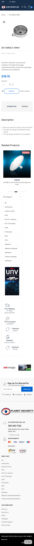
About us (4, 509)
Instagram (18, 394)
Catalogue (4, 519)
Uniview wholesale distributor (11, 259)
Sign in (13, 2)
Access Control (10, 211)
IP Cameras (5, 483)
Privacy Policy (5, 525)
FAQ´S (3, 515)
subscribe (27, 389)
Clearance (8, 244)
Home (3, 15)
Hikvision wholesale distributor (11, 250)
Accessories (5, 463)
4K (2, 460)
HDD (2, 479)
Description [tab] (11, 106)
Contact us (5, 512)
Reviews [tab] (25, 106)
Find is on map (14, 435)
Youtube (29, 394)
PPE (6, 240)
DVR (2, 470)
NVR (2, 486)
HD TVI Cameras (6, 476)
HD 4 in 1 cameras (7, 473)
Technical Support (7, 522)
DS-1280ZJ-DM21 (10, 47)
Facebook (7, 394)
